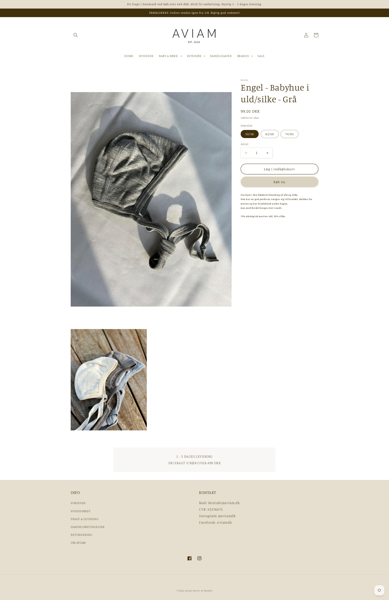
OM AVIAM (78, 542)
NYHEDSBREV (80, 511)
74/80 (289, 134)
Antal (244, 144)
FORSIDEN (78, 503)
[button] (76, 35)
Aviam (188, 590)
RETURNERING (81, 534)
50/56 (249, 134)
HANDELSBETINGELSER (88, 527)
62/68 (269, 134)
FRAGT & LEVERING (85, 519)
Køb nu (279, 182)
